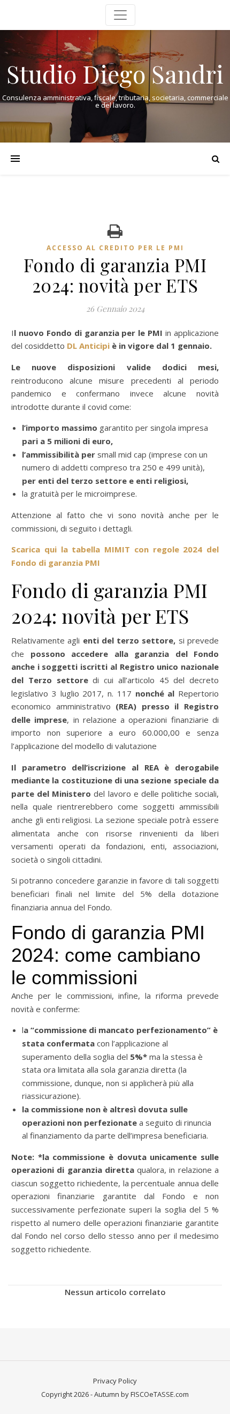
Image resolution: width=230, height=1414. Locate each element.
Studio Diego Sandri (115, 74)
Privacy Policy (115, 1381)
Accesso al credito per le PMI (115, 247)
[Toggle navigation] (120, 15)
